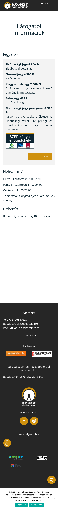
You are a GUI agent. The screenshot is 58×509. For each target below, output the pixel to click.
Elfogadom (21, 505)
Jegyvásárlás (40, 156)
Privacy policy (36, 505)
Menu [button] (48, 3)
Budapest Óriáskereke (16, 5)
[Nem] (54, 498)
